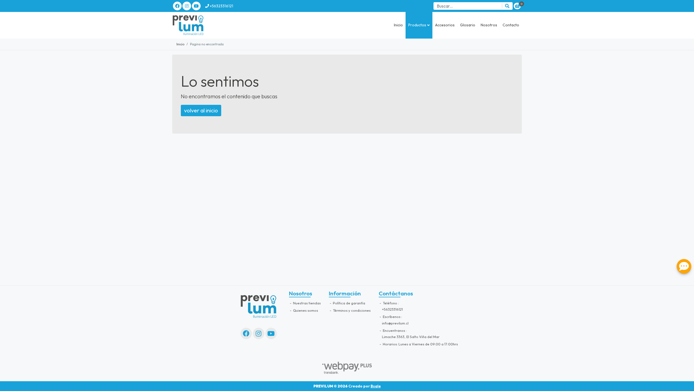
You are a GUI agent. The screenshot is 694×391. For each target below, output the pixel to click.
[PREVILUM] (199, 25)
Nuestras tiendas (306, 303)
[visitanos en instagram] (186, 6)
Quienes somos (305, 310)
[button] (419, 25)
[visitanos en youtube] (196, 6)
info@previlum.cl (395, 323)
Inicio (398, 25)
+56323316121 (221, 6)
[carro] (517, 6)
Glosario (467, 25)
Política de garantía (348, 303)
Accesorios (445, 25)
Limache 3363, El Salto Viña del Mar (410, 337)
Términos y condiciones (351, 310)
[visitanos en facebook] (177, 6)
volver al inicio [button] (201, 110)
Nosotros (489, 25)
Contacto (511, 25)
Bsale (376, 386)
